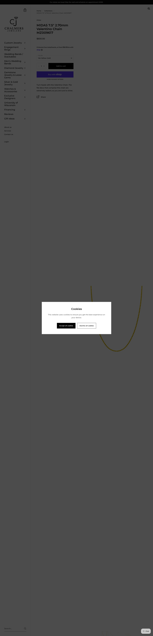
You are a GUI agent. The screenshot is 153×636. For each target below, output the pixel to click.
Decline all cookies (87, 326)
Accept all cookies (66, 326)
